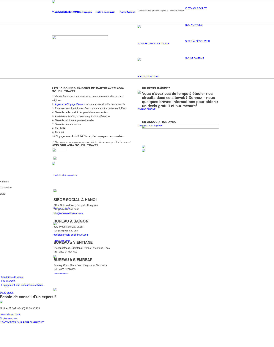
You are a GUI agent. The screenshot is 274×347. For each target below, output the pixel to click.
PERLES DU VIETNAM (148, 76)
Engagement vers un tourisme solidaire (22, 285)
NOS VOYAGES (194, 24)
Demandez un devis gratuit (150, 125)
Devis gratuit (7, 292)
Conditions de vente (12, 277)
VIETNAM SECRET (196, 8)
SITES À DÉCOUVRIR (197, 41)
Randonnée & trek (61, 240)
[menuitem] (63, 12)
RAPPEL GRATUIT (33, 322)
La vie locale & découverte (65, 175)
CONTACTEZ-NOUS (11, 322)
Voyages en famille (61, 207)
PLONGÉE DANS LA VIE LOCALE (153, 43)
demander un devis (10, 314)
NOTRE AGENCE (194, 57)
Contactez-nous (8, 318)
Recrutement (8, 281)
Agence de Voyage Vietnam (70, 104)
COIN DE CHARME (146, 109)
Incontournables (60, 273)
